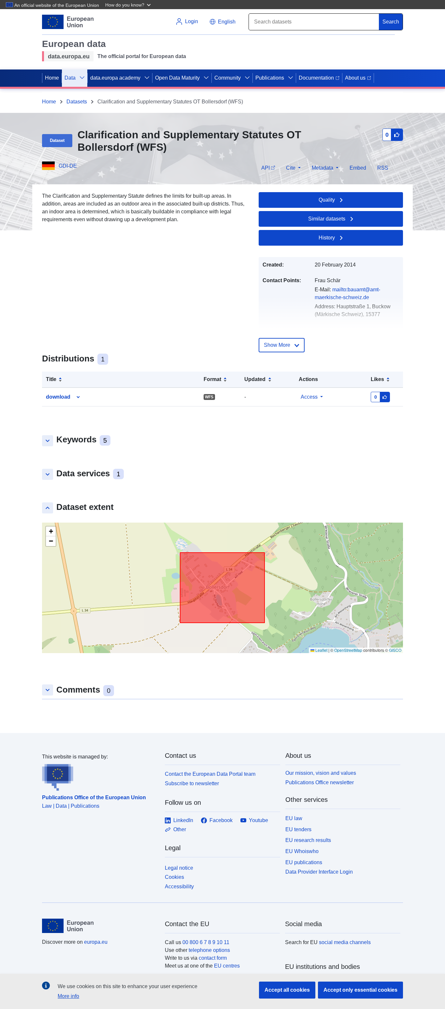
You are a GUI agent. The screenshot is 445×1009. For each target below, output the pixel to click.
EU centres (227, 966)
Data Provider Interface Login (319, 871)
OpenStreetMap (348, 650)
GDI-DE (68, 166)
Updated (255, 379)
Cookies (174, 877)
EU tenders (298, 829)
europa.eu (96, 942)
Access (309, 397)
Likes (377, 379)
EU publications (303, 862)
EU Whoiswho (302, 851)
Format (212, 379)
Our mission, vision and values (320, 773)
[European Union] (99, 926)
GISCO (395, 650)
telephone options (209, 950)
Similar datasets (326, 219)
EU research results (308, 840)
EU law (293, 818)
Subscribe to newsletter (192, 783)
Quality (327, 200)
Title (51, 379)
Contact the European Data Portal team (210, 774)
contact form (213, 958)
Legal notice (179, 868)
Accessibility (179, 886)
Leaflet (320, 650)
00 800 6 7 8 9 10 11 (205, 942)
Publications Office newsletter (319, 782)
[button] (128, 4)
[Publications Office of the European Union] (99, 776)
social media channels (345, 942)
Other (179, 829)
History (327, 237)
